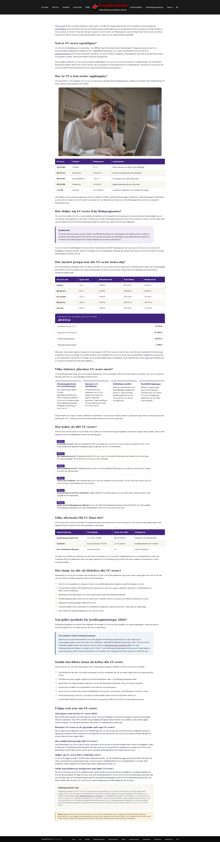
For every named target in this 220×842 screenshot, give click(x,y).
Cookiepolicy (147, 839)
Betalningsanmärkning (154, 7)
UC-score (61, 26)
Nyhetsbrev (157, 839)
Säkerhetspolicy (113, 839)
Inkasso (170, 7)
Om (80, 839)
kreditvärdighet (60, 29)
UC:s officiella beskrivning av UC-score (89, 796)
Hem (73, 839)
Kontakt (87, 839)
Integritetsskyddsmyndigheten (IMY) (118, 645)
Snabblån (65, 7)
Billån (87, 7)
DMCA (124, 839)
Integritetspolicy (134, 839)
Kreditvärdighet (136, 7)
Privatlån (44, 7)
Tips (177, 839)
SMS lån (55, 7)
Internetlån (77, 7)
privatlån (162, 266)
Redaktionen (169, 839)
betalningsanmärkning (63, 53)
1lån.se (147, 358)
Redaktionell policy (99, 839)
